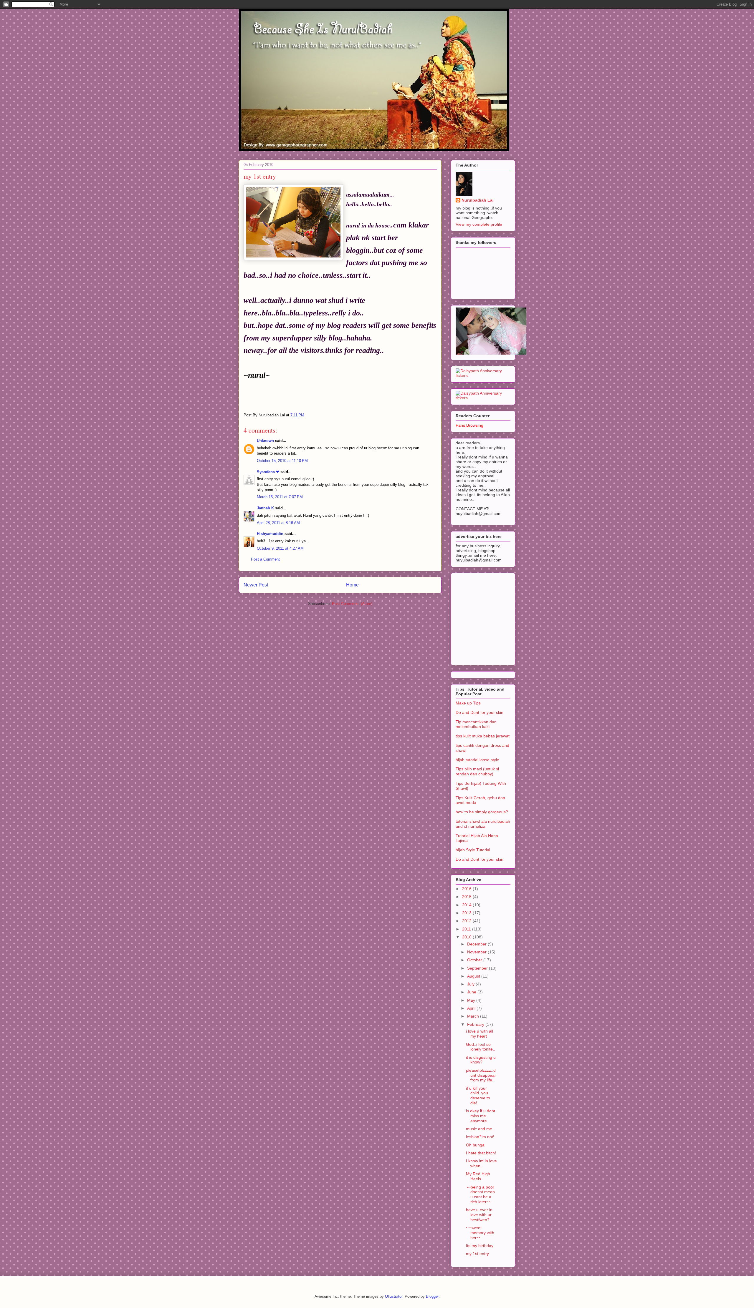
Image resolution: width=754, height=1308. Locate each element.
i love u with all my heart (479, 1033)
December (477, 944)
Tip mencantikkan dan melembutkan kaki (476, 724)
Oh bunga (475, 1145)
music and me (479, 1128)
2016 (467, 888)
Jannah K (265, 508)
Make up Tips (468, 703)
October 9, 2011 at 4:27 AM (280, 548)
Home (352, 584)
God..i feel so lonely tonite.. (480, 1047)
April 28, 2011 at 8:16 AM (278, 523)
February (476, 1024)
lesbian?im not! (480, 1136)
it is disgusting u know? (481, 1060)
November (477, 952)
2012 (467, 920)
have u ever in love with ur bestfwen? (479, 1214)
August (474, 976)
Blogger (432, 1296)
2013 (467, 912)
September (478, 968)
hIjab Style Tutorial (473, 849)
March (473, 1016)
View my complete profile (479, 224)
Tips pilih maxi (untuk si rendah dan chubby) (477, 771)
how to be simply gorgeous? (482, 812)
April (472, 1008)
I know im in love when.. (481, 1163)
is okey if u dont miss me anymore (480, 1115)
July (471, 984)
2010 (467, 937)
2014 (467, 905)
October (475, 960)
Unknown (265, 440)
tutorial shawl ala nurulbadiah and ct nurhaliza (483, 824)
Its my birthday (479, 1245)
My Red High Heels (478, 1176)
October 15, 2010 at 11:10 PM (282, 460)
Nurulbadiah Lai (478, 200)
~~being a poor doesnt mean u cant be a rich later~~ (480, 1194)
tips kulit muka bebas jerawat (483, 736)
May (471, 1000)
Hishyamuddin (270, 533)
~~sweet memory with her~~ (480, 1232)
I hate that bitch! (481, 1153)
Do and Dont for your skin (479, 712)
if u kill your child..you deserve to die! (478, 1095)
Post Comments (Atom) (352, 603)
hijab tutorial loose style (477, 759)
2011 (467, 929)
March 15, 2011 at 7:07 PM (280, 497)
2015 (467, 896)
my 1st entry (477, 1253)
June (472, 992)
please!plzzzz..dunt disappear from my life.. (481, 1075)
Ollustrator (393, 1296)
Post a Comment (265, 559)
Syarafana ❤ (268, 472)
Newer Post (256, 584)
